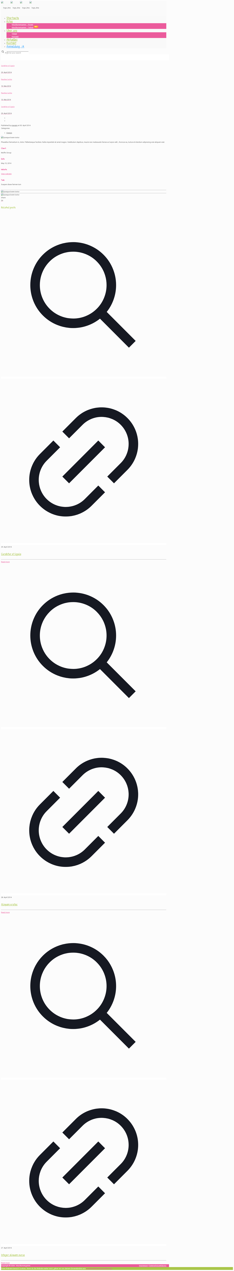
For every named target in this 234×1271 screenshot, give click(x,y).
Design (9, 133)
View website (6, 174)
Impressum (143, 1266)
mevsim (15, 125)
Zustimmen (90, 1268)
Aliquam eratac (9, 904)
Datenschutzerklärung (157, 1266)
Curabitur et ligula (11, 554)
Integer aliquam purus (13, 1255)
